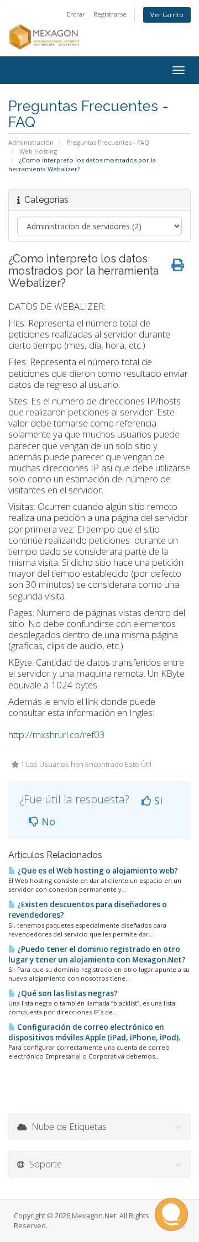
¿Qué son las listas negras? (66, 993)
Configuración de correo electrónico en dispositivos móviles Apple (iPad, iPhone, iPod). (94, 1032)
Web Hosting (38, 151)
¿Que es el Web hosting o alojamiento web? (96, 871)
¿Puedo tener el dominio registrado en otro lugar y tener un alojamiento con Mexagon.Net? (97, 954)
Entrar (76, 14)
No (47, 821)
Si (157, 800)
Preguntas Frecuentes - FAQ (107, 142)
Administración (31, 142)
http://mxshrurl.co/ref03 (56, 734)
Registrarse (110, 14)
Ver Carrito (167, 14)
